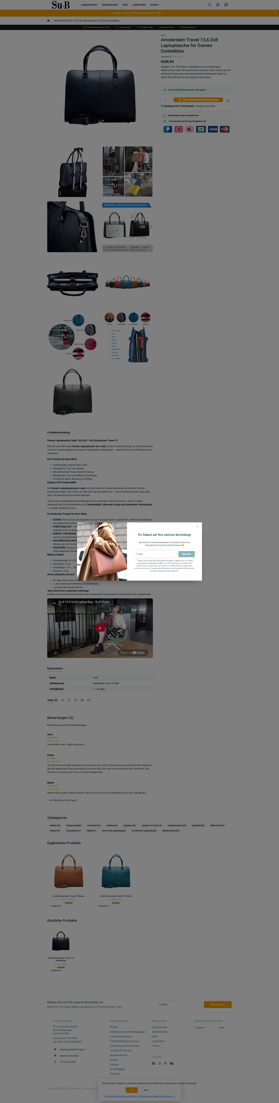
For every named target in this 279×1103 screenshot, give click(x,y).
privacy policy (165, 571)
